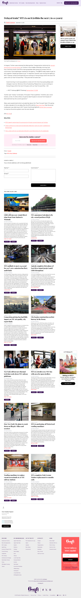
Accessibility (52, 595)
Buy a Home (40, 551)
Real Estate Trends (6, 560)
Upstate (27, 545)
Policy (7, 241)
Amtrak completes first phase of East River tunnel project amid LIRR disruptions (42, 268)
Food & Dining (5, 551)
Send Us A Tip (52, 547)
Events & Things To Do (6, 549)
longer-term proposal (45, 107)
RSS (65, 595)
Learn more (34, 238)
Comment (35, 168)
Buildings (39, 549)
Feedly (59, 595)
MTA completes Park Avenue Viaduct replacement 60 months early (42, 477)
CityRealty (45, 579)
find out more (7, 397)
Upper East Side (17, 542)
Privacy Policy (35, 144)
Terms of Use (29, 144)
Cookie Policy (45, 595)
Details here (34, 443)
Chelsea (15, 549)
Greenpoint (16, 570)
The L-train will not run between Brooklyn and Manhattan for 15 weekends (27, 131)
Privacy (39, 595)
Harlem (15, 545)
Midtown (15, 547)
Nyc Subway (13, 153)
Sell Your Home (41, 553)
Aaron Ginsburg (8, 221)
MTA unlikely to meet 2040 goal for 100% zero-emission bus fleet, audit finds (16, 268)
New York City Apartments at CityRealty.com (43, 581)
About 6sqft (52, 540)
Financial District (17, 560)
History (34, 445)
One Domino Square (8, 512)
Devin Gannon (10, 22)
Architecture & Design (6, 557)
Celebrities (4, 553)
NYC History (4, 555)
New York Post (40, 105)
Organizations (40, 545)
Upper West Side (17, 540)
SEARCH (59, 2)
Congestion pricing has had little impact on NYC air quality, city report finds (16, 319)
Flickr (18, 61)
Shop (37, 3)
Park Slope (16, 564)
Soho (15, 553)
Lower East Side (17, 557)
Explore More (43, 3)
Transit (9, 151)
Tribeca (15, 555)
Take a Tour (68, 46)
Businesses (40, 547)
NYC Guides (21, 3)
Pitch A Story (52, 545)
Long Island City (17, 572)
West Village (16, 551)
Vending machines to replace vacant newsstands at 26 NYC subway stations (14, 477)
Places (39, 542)
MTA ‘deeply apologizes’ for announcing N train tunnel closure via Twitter (26, 122)
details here (7, 448)
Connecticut (28, 549)
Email (6, 173)
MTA (8, 153)
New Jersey (28, 547)
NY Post (9, 113)
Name (6, 168)
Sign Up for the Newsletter (71, 3)
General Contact (53, 549)
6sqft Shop (4, 547)
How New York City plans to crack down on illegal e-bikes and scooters (16, 426)
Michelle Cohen (8, 378)
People (39, 540)
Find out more (7, 239)
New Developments (30, 3)
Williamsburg (16, 568)
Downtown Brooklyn (18, 566)
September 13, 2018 (32, 90)
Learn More (6, 526)
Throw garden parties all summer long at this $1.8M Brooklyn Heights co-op (68, 40)
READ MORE (33, 334)
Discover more (35, 287)
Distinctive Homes (13, 3)
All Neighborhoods (17, 574)
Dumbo (15, 562)
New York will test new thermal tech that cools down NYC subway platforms (16, 374)
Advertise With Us (53, 542)
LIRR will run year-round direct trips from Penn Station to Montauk (15, 217)
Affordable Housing (6, 564)
